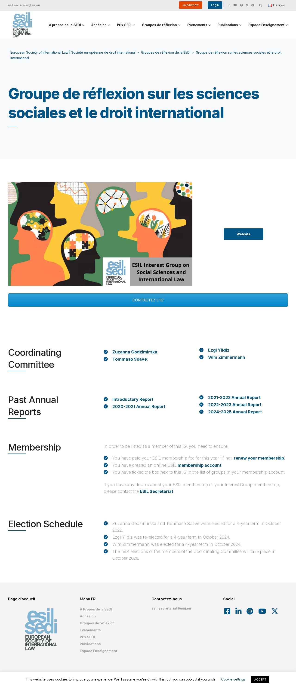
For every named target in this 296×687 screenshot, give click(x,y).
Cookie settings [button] (233, 679)
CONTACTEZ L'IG (148, 300)
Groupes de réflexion (159, 25)
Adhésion (99, 25)
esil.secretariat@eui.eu (24, 5)
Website (243, 234)
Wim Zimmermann (226, 357)
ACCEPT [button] (260, 679)
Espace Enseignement (266, 25)
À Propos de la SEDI (96, 609)
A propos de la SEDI (65, 25)
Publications (228, 25)
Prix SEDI (124, 25)
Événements (197, 25)
